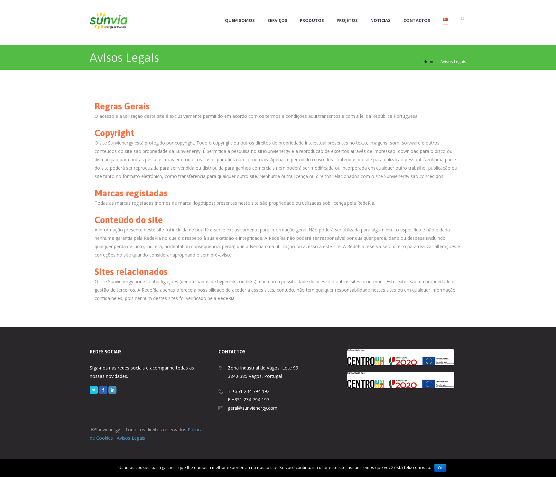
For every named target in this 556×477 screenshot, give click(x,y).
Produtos (312, 20)
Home (428, 61)
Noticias (380, 20)
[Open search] (463, 18)
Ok (440, 468)
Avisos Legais (131, 438)
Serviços (277, 20)
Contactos (416, 20)
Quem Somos (240, 20)
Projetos (347, 20)
